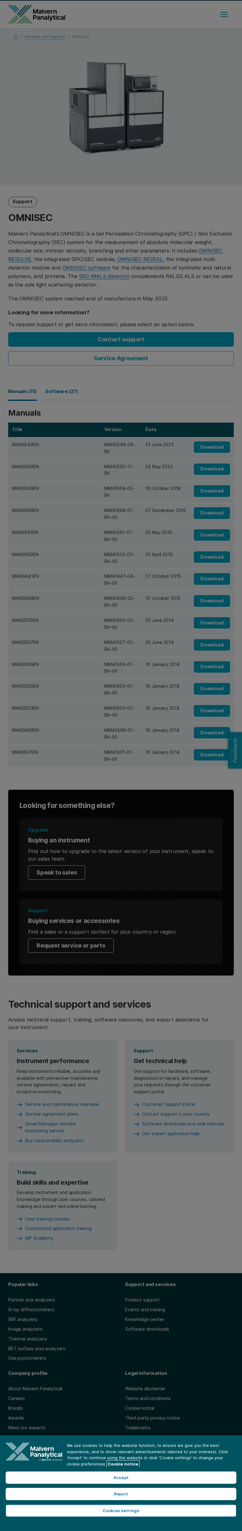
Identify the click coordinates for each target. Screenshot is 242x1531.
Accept (121, 1477)
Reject (121, 1493)
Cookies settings (121, 1510)
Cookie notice (123, 1463)
